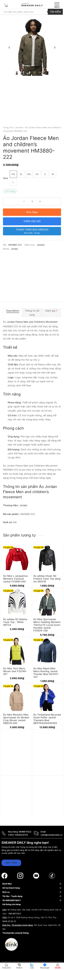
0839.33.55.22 (9, 921)
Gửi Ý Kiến (11, 862)
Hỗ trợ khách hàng (11, 888)
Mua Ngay (32, 212)
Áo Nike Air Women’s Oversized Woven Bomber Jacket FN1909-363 (47, 772)
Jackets (19, 127)
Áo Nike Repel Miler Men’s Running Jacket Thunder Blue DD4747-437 (46, 672)
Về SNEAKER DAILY (11, 900)
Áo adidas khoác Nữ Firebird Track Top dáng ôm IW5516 (46, 578)
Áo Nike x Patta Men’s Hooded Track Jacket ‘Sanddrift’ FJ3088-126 (16, 817)
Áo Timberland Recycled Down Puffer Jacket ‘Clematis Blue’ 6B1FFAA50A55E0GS (47, 719)
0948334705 (21, 835)
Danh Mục (7, 883)
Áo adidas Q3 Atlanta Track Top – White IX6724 (15, 622)
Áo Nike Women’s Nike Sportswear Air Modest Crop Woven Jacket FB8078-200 (16, 719)
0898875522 (25, 831)
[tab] (12, 313)
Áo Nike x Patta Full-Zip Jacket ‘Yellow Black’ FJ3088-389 (46, 817)
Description (12, 310)
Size (5, 178)
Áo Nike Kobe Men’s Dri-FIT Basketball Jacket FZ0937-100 (17, 771)
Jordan (14, 249)
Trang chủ (8, 127)
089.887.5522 (14, 913)
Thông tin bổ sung (32, 312)
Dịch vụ (6, 892)
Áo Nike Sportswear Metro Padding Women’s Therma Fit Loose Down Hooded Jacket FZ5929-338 (47, 625)
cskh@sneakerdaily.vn (52, 835)
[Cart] (6, 5)
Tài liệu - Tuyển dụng (12, 896)
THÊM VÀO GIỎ (32, 221)
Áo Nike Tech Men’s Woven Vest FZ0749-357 (15, 671)
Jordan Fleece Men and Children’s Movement (32, 321)
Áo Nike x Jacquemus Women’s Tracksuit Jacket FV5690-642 (15, 578)
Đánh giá (51, 310)
